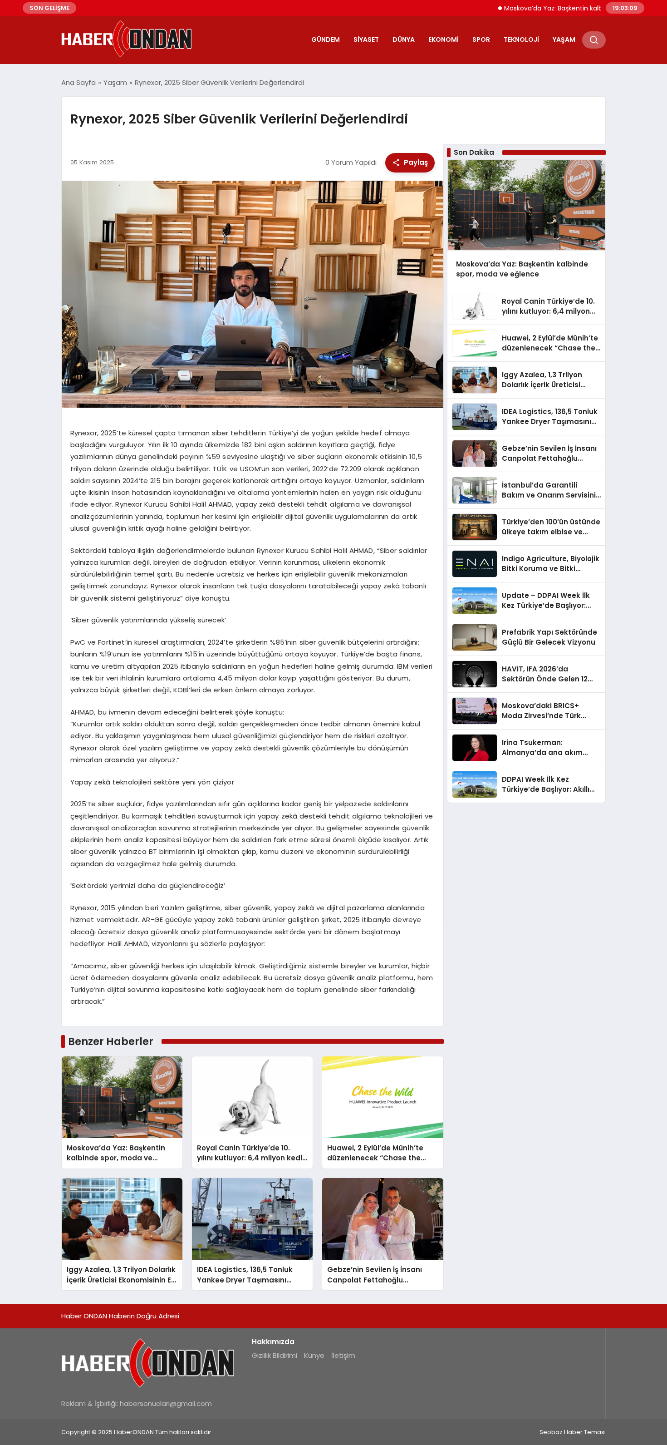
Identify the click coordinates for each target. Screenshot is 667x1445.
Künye (314, 1355)
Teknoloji (521, 39)
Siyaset (366, 39)
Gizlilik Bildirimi (274, 1355)
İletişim (343, 1355)
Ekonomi (443, 39)
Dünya (403, 39)
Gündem (325, 39)
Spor (481, 39)
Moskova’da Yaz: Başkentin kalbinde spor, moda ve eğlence (564, 8)
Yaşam (564, 39)
